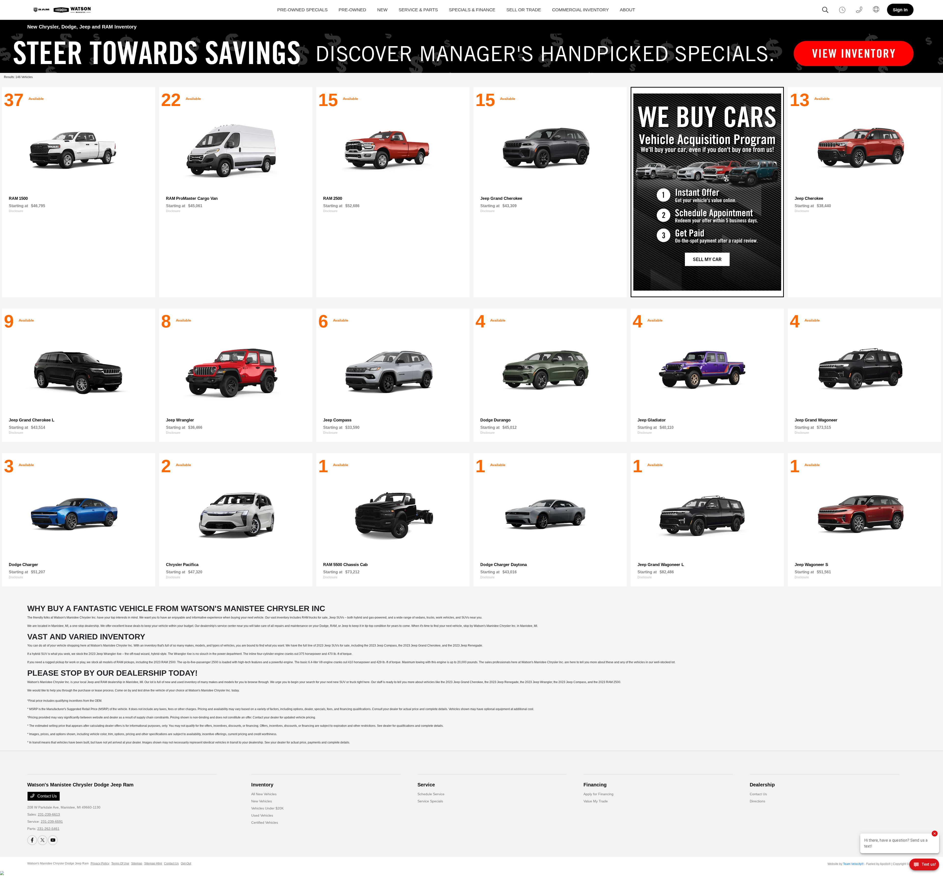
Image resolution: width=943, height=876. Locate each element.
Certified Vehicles (264, 822)
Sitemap (136, 863)
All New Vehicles (264, 794)
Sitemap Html (153, 863)
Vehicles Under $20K (267, 808)
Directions (757, 801)
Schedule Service (430, 794)
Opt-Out (186, 863)
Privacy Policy (100, 863)
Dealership (762, 784)
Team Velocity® (853, 864)
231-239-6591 (52, 821)
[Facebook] (32, 840)
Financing (595, 784)
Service (426, 784)
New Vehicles (261, 801)
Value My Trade (595, 801)
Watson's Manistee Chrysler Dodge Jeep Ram (58, 863)
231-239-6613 (49, 814)
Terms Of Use (120, 863)
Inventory (262, 784)
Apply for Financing (598, 794)
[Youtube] (53, 840)
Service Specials (430, 801)
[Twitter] (42, 840)
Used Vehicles (262, 815)
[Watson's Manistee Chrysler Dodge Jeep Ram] (61, 9)
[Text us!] (924, 866)
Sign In (900, 9)
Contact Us (46, 796)
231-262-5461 (48, 829)
